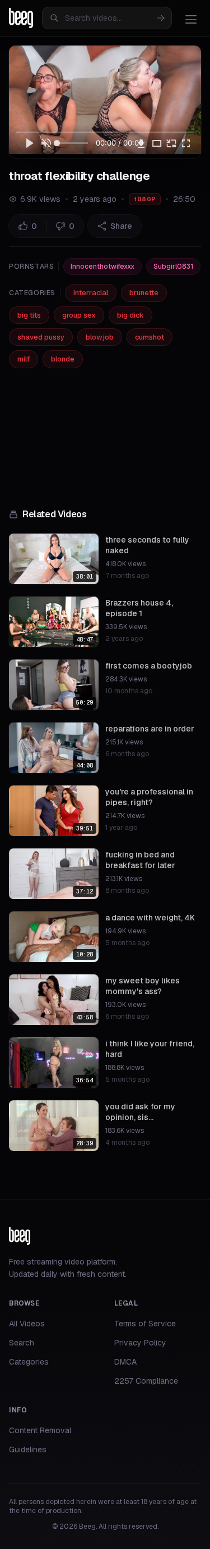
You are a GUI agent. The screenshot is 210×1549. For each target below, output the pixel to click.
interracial (90, 292)
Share (121, 226)
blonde (62, 359)
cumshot (149, 337)
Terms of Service (145, 1323)
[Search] (160, 18)
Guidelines (27, 1449)
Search (21, 1343)
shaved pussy (40, 337)
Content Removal (40, 1430)
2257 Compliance (146, 1381)
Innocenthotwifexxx (102, 266)
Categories (29, 1362)
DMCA (125, 1362)
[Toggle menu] (191, 19)
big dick (130, 315)
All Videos (27, 1323)
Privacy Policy (140, 1343)
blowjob (100, 337)
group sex (79, 315)
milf (23, 359)
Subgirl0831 (173, 266)
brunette (143, 292)
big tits (29, 315)
